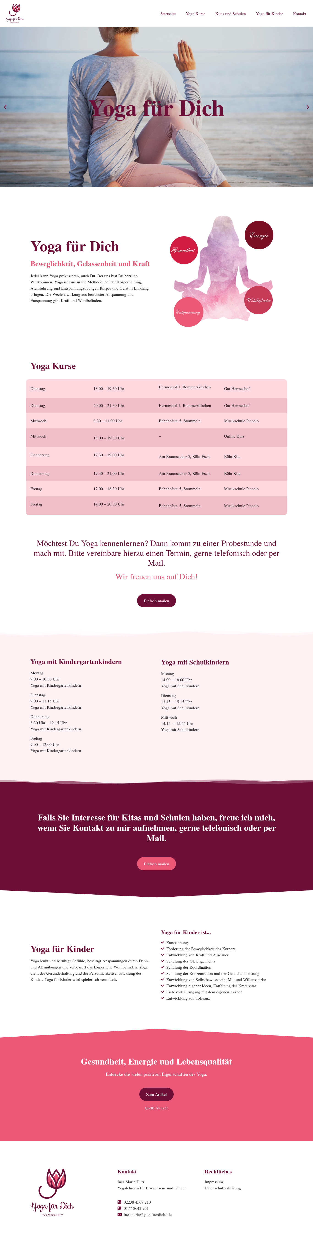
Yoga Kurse (195, 13)
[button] (5, 107)
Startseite (168, 13)
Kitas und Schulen (230, 13)
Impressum (214, 1181)
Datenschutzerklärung (223, 1188)
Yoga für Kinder (269, 13)
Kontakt (299, 13)
